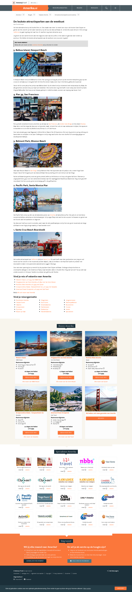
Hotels (68, 309)
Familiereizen (45, 307)
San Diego (34, 170)
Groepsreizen (20, 307)
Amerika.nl (18, 15)
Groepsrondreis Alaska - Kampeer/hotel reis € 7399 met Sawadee (36, 287)
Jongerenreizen (70, 300)
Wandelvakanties (46, 311)
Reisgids (30, 15)
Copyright (48, 573)
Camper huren (20, 302)
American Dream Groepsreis (60, 413)
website (27, 469)
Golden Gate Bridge (66, 124)
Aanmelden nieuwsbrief (35, 561)
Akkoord (120, 588)
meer (19, 470)
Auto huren (44, 302)
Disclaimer (67, 573)
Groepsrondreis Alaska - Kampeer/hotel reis (30, 413)
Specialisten (69, 311)
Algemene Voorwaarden (37, 573)
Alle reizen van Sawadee (31, 437)
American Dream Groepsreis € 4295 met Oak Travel (32, 289)
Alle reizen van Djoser (101, 381)
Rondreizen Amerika (22, 300)
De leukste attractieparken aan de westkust (65, 15)
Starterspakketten (71, 302)
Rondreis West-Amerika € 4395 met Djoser (30, 284)
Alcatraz (83, 124)
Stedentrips (44, 309)
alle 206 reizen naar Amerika (25, 292)
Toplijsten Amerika (43, 15)
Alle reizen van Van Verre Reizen (66, 381)
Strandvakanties (46, 305)
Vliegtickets (44, 300)
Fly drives (19, 309)
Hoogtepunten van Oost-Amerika (61, 358)
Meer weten (87, 588)
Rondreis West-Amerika (93, 358)
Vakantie (18, 305)
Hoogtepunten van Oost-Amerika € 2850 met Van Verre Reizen (36, 282)
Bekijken (101, 418)
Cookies (74, 573)
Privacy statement (58, 573)
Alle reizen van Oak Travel (66, 437)
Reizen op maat (21, 311)
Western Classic (21, 358)
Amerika (52, 215)
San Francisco (53, 124)
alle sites (33, 3)
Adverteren (16, 573)
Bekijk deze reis (30, 377)
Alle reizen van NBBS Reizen (30, 381)
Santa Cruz (47, 259)
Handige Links (25, 573)
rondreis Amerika (37, 45)
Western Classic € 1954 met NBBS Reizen (29, 280)
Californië (16, 32)
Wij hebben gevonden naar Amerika (101, 413)
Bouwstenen (69, 305)
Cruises (68, 307)
